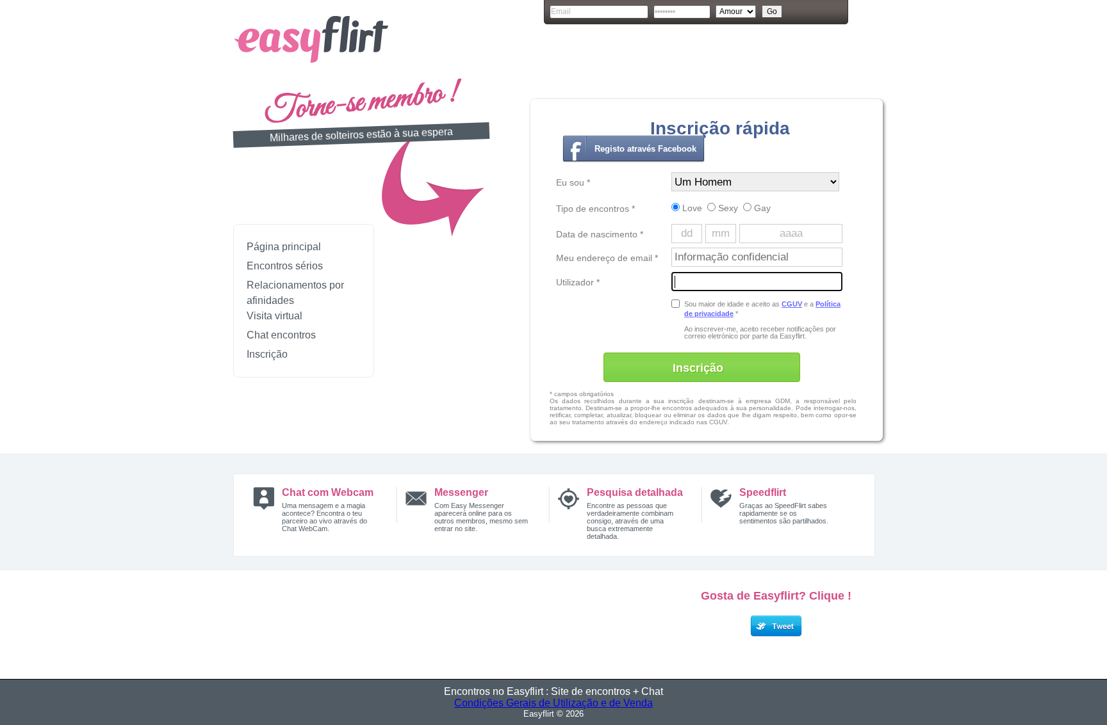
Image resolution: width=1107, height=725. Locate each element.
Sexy (727, 208)
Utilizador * (578, 282)
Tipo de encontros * (595, 208)
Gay (761, 208)
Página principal (284, 246)
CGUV (792, 304)
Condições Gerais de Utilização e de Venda (553, 702)
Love (691, 208)
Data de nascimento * (599, 234)
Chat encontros (281, 335)
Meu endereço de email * (607, 258)
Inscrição (267, 354)
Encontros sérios (285, 265)
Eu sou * (573, 182)
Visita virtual (274, 315)
